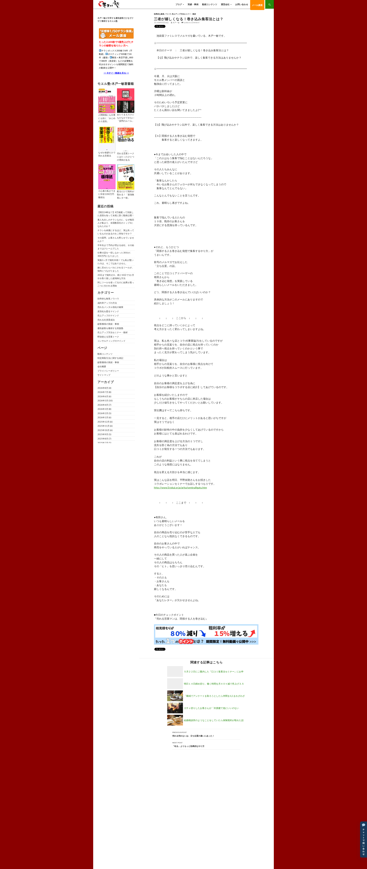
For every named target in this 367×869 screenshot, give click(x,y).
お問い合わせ (241, 4)
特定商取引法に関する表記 (110, 358)
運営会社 (225, 4)
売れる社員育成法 (106, 319)
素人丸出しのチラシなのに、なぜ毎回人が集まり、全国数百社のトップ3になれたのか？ (115, 222)
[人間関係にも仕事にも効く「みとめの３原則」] (107, 100)
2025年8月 (102, 438)
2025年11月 (103, 426)
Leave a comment (192, 22)
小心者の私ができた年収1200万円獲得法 (106, 194)
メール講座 (257, 5)
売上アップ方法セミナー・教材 (184, 14)
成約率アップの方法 (107, 303)
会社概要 (101, 366)
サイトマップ (103, 375)
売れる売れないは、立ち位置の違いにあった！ (193, 734)
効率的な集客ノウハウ (162, 14)
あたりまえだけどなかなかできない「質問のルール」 (125, 117)
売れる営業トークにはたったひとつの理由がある (125, 156)
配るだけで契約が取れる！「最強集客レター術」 (125, 194)
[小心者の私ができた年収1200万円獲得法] (107, 176)
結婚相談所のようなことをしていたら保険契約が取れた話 (214, 720)
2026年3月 (102, 409)
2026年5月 (102, 400)
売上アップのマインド (108, 315)
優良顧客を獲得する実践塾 (110, 328)
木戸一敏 (176, 22)
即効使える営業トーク (108, 336)
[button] (363, 839)
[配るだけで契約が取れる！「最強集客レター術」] (125, 176)
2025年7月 (102, 442)
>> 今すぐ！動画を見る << (116, 73)
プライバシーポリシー (108, 370)
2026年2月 (102, 413)
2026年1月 (102, 417)
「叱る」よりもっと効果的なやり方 (188, 744)
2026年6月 (102, 396)
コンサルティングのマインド (111, 340)
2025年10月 (103, 430)
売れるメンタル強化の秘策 (110, 307)
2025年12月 (103, 421)
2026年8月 (102, 388)
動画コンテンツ (209, 4)
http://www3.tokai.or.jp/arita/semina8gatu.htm (180, 487)
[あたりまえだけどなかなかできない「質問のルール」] (125, 100)
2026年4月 (102, 405)
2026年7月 (102, 392)
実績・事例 (193, 4)
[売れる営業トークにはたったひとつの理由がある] (125, 138)
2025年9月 (102, 434)
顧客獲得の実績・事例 (108, 324)
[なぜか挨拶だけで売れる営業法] (107, 138)
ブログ (178, 4)
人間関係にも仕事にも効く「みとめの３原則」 (106, 118)
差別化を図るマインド (108, 311)
